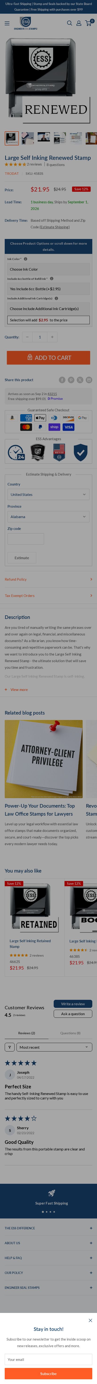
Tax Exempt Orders (20, 595)
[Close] (90, 1320)
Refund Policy (16, 579)
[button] (16, 164)
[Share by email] (89, 379)
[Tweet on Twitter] (80, 379)
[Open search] (69, 23)
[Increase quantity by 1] (52, 337)
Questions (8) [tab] (70, 1033)
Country (14, 484)
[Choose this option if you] (56, 298)
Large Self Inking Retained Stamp (30, 943)
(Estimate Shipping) (55, 227)
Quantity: (12, 337)
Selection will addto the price (39, 320)
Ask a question (73, 1013)
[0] (88, 23)
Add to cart (53, 357)
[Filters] (10, 1047)
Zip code (14, 528)
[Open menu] (7, 23)
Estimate (22, 557)
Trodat (12, 173)
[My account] (79, 23)
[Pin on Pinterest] (71, 379)
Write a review (73, 1003)
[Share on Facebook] (62, 379)
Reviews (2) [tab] (26, 1033)
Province (14, 506)
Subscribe (48, 1373)
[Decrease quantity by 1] (27, 337)
